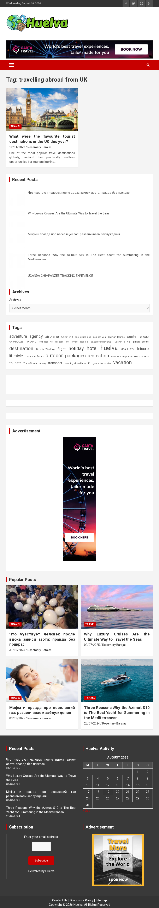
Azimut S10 (67, 337)
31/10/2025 (17, 650)
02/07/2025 (92, 644)
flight (62, 349)
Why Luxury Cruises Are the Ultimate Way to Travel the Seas (69, 213)
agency (36, 336)
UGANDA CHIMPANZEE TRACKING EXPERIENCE (60, 276)
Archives (15, 300)
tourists (15, 363)
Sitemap (101, 900)
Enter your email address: (41, 854)
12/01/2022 (17, 147)
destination (21, 348)
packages (75, 356)
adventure (18, 336)
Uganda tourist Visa (101, 363)
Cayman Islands (116, 337)
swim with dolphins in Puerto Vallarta (130, 356)
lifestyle (16, 356)
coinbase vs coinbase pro (54, 341)
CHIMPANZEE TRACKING (22, 341)
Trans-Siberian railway (34, 363)
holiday (76, 348)
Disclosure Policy (81, 900)
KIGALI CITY (127, 349)
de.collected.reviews (101, 341)
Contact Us (59, 900)
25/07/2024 (92, 723)
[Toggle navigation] (11, 65)
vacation (122, 362)
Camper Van (99, 337)
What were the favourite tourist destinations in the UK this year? (42, 139)
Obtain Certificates (34, 356)
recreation (98, 356)
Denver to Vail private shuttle (131, 341)
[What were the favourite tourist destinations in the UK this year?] (42, 109)
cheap (144, 337)
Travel (15, 126)
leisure (143, 348)
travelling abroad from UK (77, 363)
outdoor (54, 356)
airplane (52, 336)
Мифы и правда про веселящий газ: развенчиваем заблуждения (74, 234)
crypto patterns (80, 341)
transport (55, 363)
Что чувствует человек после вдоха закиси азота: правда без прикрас (79, 193)
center (132, 336)
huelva (109, 347)
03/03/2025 (17, 718)
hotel (92, 348)
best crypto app (83, 337)
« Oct (86, 811)
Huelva (49, 871)
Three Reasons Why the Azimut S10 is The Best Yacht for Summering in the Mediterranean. (117, 712)
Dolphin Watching (45, 349)
